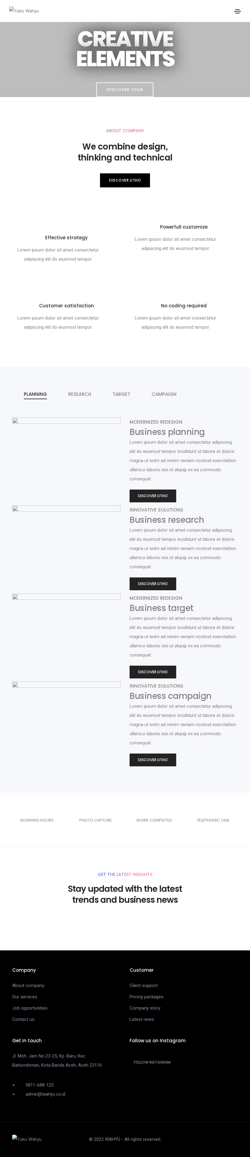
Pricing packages (146, 997)
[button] (124, 89)
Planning (35, 394)
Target (121, 394)
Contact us (23, 1019)
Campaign (164, 394)
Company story (145, 1008)
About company (28, 985)
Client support (144, 985)
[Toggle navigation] (237, 11)
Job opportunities (30, 1008)
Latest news (142, 1019)
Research (79, 394)
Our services (24, 997)
